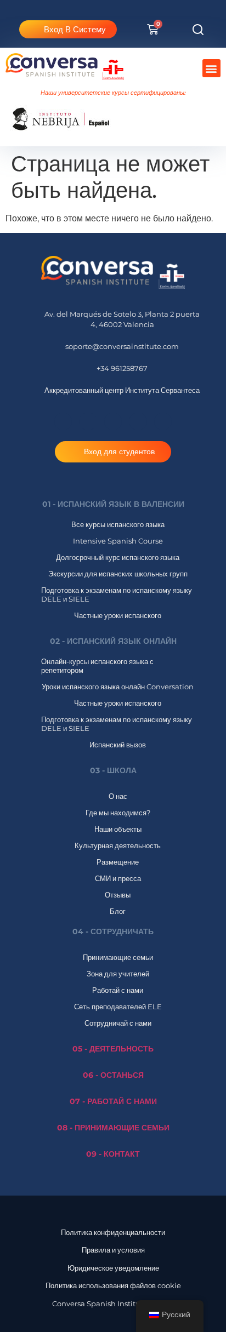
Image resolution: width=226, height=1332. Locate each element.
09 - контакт (113, 1154)
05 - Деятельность (113, 1049)
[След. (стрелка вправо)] (207, 666)
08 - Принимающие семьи (113, 1128)
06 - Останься (113, 1075)
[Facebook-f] (63, 421)
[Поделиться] (166, 12)
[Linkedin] (137, 421)
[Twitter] (163, 421)
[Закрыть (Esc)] (190, 12)
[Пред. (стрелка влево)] (19, 666)
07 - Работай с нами (113, 1101)
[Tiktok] (88, 421)
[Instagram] (113, 421)
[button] (198, 29)
